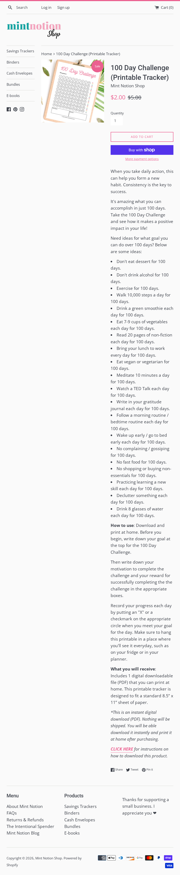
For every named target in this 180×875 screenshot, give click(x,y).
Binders (13, 62)
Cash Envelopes (19, 73)
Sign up (63, 7)
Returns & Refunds (25, 820)
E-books (13, 95)
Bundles (13, 84)
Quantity (117, 113)
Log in (46, 7)
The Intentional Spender (30, 826)
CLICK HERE (122, 749)
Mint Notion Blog (23, 833)
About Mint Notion (25, 806)
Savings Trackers (20, 51)
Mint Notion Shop (48, 858)
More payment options (142, 159)
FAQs (12, 813)
